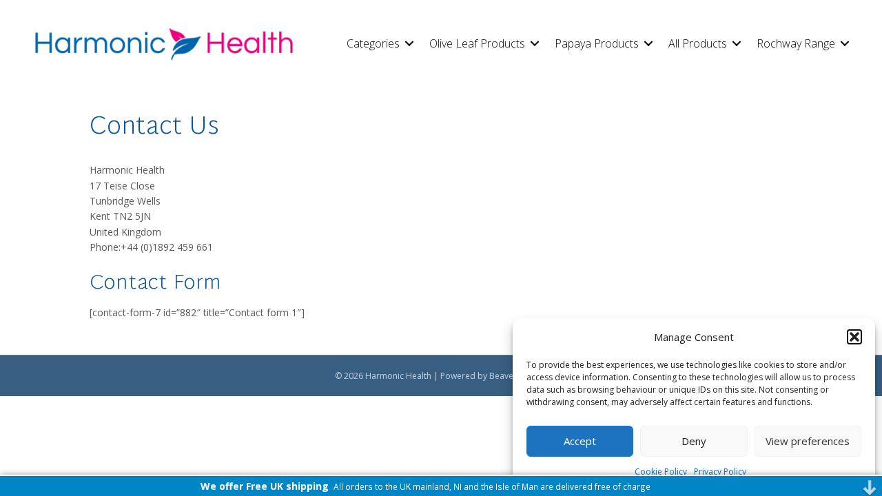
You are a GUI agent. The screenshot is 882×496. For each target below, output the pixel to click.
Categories (373, 43)
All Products (697, 43)
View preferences (808, 441)
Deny (693, 441)
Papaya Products (597, 43)
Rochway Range (796, 43)
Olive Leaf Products (477, 43)
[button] (854, 337)
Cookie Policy (661, 471)
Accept (580, 441)
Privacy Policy (720, 471)
